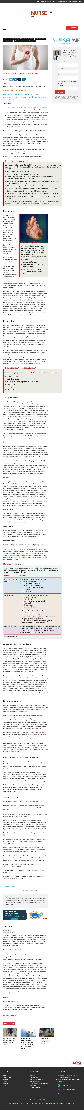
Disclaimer (51, 1099)
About (38, 1)
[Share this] (15, 79)
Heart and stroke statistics (27, 801)
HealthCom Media (73, 1)
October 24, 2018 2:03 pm (9, 932)
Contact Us (43, 1)
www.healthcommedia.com (73, 1066)
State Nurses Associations (61, 1)
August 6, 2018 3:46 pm (8, 952)
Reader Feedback (34, 1081)
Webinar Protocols (35, 1087)
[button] (51, 12)
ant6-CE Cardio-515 (9, 887)
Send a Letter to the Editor (37, 1079)
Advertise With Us (35, 1077)
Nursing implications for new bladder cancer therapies (10, 1040)
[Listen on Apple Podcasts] (60, 1089)
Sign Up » (60, 92)
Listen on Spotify (66, 1085)
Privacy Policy (42, 1099)
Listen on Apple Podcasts (68, 1089)
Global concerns (44, 1038)
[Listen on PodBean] (60, 1093)
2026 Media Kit (50, 1)
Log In (79, 1)
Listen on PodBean (67, 1093)
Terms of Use (33, 1099)
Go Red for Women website (33, 735)
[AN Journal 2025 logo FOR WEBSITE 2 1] (39, 14)
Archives (5, 1079)
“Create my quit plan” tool (10, 555)
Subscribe (5, 1083)
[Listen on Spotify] (60, 1085)
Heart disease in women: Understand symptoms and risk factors (28, 833)
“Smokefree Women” (26, 555)
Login (4, 1085)
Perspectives (6, 1081)
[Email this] (11, 79)
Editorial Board (7, 1077)
